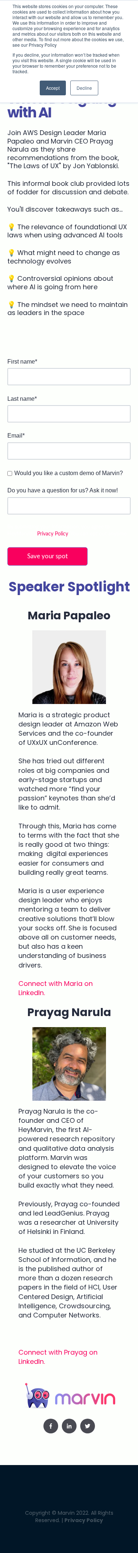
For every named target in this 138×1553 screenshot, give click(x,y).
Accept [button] (53, 88)
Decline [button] (84, 88)
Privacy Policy (52, 534)
